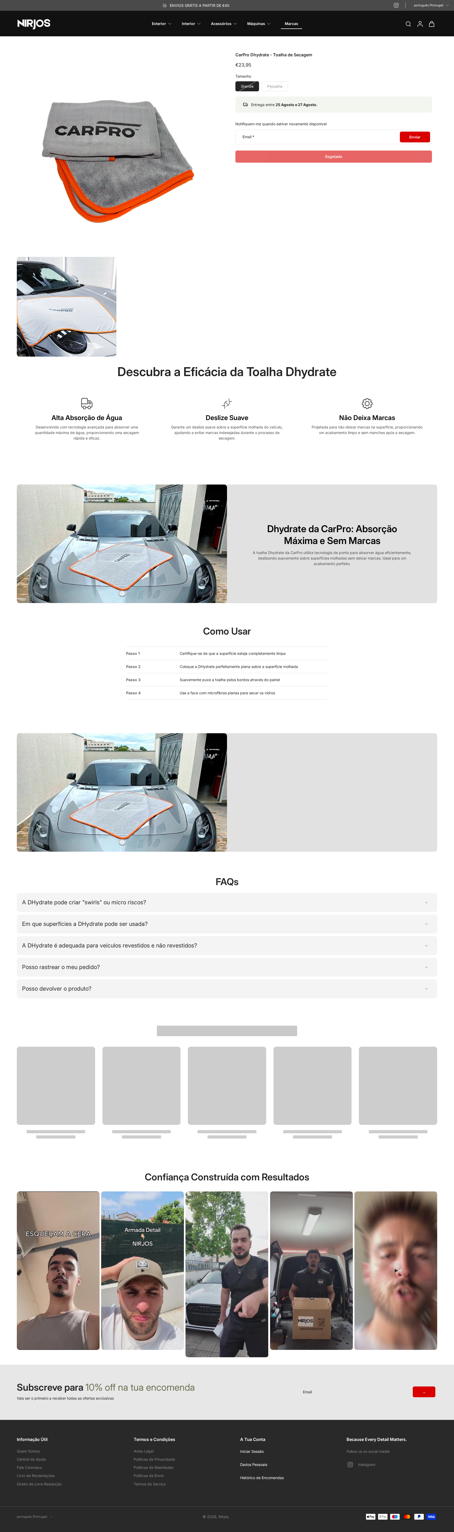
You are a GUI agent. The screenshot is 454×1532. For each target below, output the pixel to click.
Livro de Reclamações (36, 1475)
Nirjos (223, 1516)
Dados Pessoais (253, 1464)
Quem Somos (28, 1451)
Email (248, 137)
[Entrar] (420, 23)
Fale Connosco (29, 1467)
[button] (333, 157)
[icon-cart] (431, 23)
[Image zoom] (118, 153)
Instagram (366, 1464)
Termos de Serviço (150, 1484)
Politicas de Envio (149, 1475)
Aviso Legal (143, 1451)
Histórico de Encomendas (262, 1477)
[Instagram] (396, 5)
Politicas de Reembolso (153, 1467)
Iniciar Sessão (252, 1451)
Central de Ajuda (31, 1459)
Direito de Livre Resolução (39, 1484)
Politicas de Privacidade (154, 1459)
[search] (408, 23)
